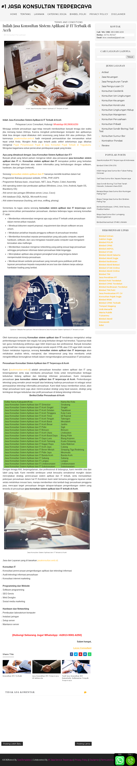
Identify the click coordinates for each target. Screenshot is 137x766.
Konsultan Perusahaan (16, 35)
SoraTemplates (24, 760)
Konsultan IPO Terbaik (12, 676)
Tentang (25, 14)
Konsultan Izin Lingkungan (116, 96)
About (5, 760)
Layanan (39, 14)
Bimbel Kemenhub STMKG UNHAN (112, 222)
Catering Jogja (56, 14)
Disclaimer (118, 14)
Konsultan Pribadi (111, 124)
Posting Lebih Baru (12, 744)
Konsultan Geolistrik (112, 91)
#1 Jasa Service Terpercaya (60, 760)
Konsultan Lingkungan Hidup (118, 110)
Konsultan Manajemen (114, 114)
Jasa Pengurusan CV (113, 86)
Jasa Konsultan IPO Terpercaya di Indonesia (45, 677)
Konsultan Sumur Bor (113, 136)
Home (13, 14)
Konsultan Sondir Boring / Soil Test (116, 130)
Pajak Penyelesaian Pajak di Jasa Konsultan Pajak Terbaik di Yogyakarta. (52, 145)
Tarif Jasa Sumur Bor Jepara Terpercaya (114, 178)
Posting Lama (83, 744)
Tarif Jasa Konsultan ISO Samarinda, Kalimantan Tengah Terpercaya (75, 678)
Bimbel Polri (78, 14)
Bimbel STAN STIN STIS (107, 165)
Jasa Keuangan (110, 77)
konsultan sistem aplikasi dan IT (27, 174)
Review (105, 145)
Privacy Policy (99, 14)
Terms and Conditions (68, 22)
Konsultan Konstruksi (113, 105)
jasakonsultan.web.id (24, 138)
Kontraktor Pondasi (112, 140)
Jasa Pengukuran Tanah (115, 81)
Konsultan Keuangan (113, 100)
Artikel (105, 72)
